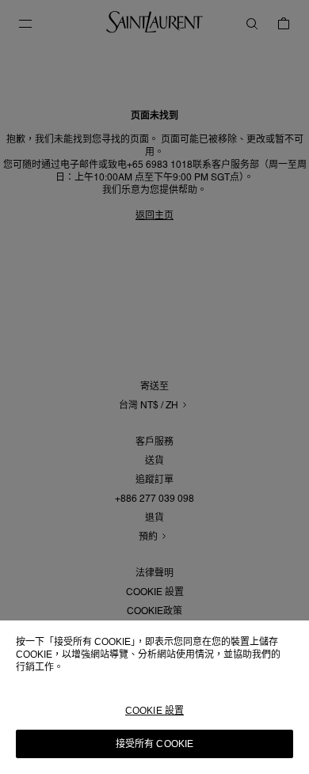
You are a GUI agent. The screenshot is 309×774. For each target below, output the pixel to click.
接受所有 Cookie (154, 743)
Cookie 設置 (154, 710)
